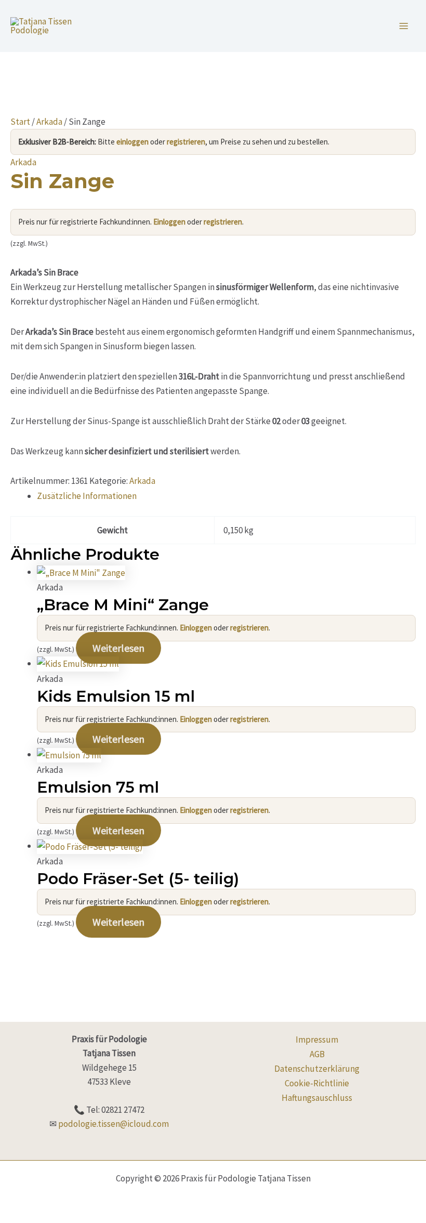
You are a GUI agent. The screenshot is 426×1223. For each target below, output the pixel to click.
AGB (317, 1054)
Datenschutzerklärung (317, 1068)
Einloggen (169, 222)
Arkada (49, 121)
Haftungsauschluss (317, 1097)
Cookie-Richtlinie (317, 1083)
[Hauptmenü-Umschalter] (404, 26)
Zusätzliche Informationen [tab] (87, 496)
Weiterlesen (118, 647)
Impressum (317, 1039)
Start (20, 121)
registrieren (186, 142)
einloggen (132, 142)
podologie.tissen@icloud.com (113, 1123)
